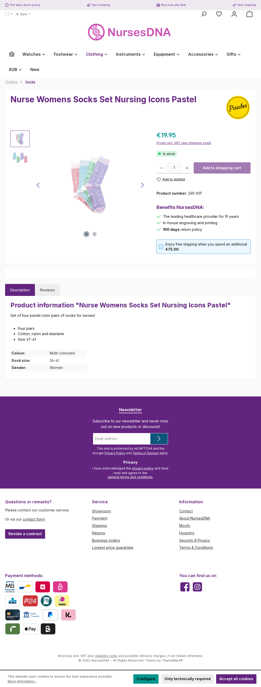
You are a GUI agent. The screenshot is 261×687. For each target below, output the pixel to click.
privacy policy (142, 468)
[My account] (234, 14)
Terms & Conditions (196, 547)
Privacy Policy (115, 453)
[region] (78, 185)
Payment (99, 518)
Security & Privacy (194, 540)
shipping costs (106, 656)
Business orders (106, 540)
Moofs (184, 525)
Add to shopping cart (222, 168)
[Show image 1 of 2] (86, 234)
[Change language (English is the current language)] (8, 14)
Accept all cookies (236, 679)
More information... (22, 681)
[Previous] (38, 185)
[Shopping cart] (249, 14)
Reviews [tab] (47, 290)
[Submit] (159, 439)
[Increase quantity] (187, 168)
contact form (34, 519)
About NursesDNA (194, 518)
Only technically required (187, 679)
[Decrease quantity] (161, 168)
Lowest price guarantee (112, 547)
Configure (146, 679)
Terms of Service (146, 453)
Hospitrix (186, 533)
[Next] (142, 185)
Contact (186, 511)
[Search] (203, 14)
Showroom (101, 511)
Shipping (99, 525)
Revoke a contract (25, 534)
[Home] (11, 54)
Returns (98, 533)
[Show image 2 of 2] (95, 234)
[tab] (20, 290)
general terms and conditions (130, 477)
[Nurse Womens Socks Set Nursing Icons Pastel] (90, 185)
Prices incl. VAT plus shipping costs (183, 143)
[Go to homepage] (130, 32)
